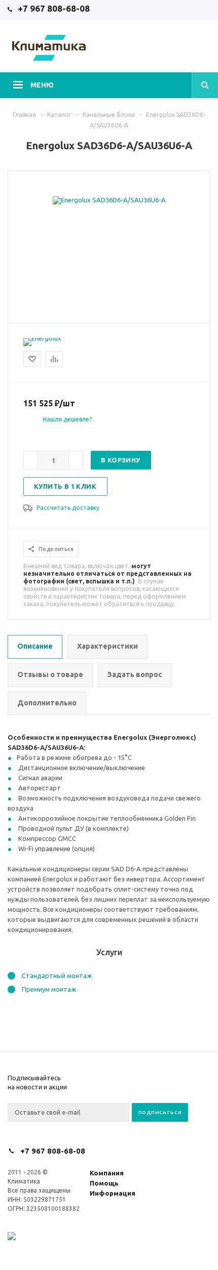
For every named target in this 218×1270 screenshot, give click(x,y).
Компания (107, 1172)
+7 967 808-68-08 (54, 8)
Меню (42, 85)
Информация (112, 1193)
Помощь (104, 1183)
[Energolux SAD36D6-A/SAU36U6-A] (109, 199)
